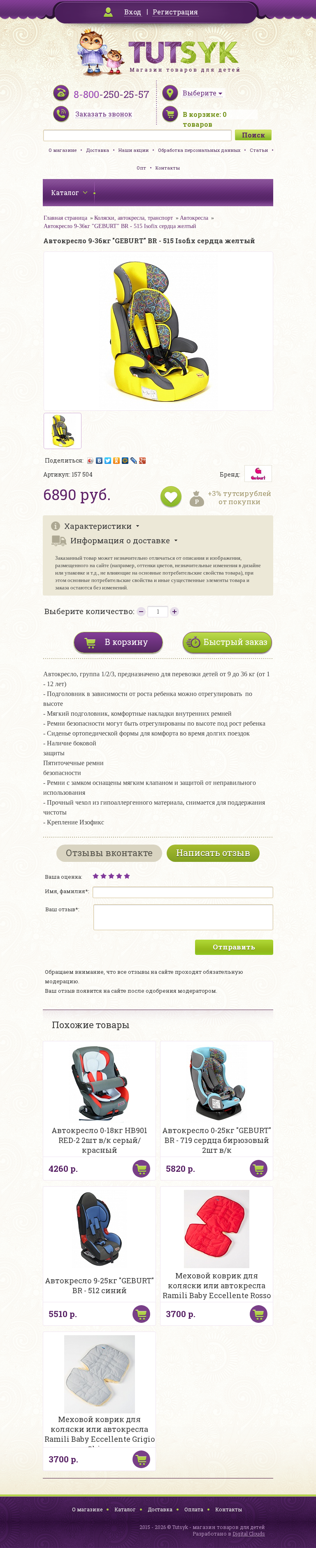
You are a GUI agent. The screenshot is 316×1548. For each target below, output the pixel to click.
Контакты (168, 168)
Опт (141, 168)
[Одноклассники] (116, 460)
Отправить (234, 947)
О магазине (63, 150)
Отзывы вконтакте (109, 853)
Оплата (193, 1509)
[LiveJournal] (134, 460)
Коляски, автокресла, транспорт (133, 218)
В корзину (126, 641)
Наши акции (133, 150)
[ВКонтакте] (99, 460)
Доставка (97, 150)
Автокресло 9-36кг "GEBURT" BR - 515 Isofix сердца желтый (120, 226)
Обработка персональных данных (199, 150)
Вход (132, 11)
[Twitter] (108, 460)
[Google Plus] (142, 460)
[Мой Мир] (125, 460)
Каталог (125, 1509)
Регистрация (175, 11)
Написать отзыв (213, 853)
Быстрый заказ (235, 641)
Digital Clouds (248, 1533)
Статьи (259, 150)
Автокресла (194, 218)
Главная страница (65, 218)
